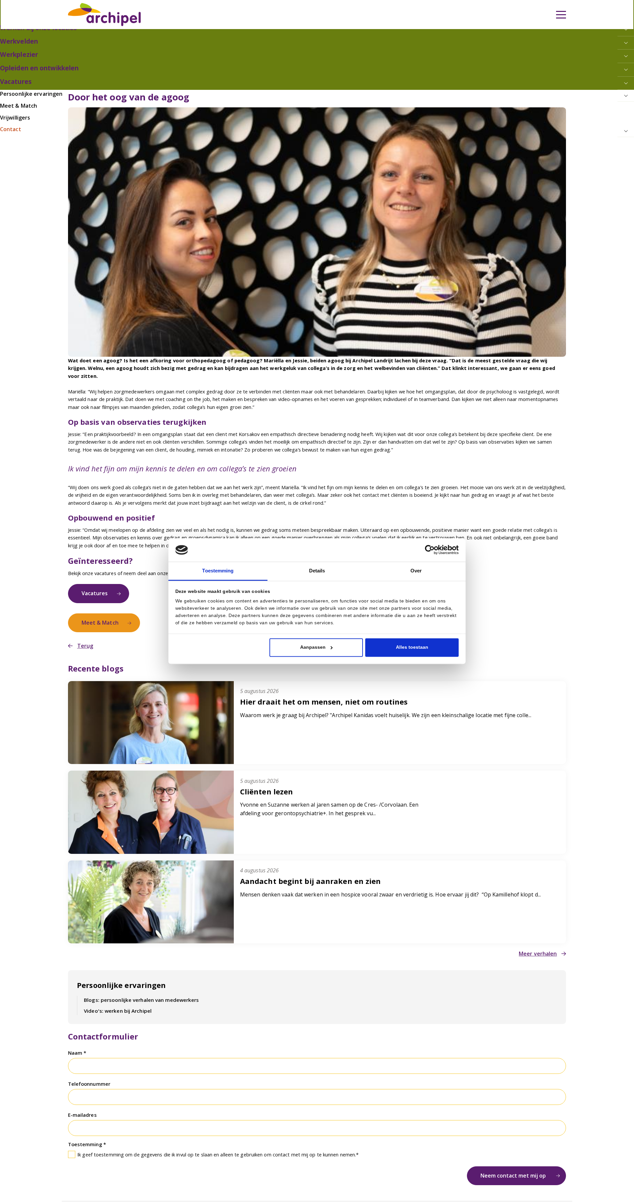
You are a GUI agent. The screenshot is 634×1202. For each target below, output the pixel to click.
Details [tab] (317, 570)
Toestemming (85, 1130)
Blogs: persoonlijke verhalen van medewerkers (137, 990)
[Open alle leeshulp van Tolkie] (219, 45)
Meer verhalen (539, 946)
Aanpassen (313, 646)
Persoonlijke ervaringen (119, 976)
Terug (84, 640)
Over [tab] (416, 570)
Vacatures (92, 591)
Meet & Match (97, 618)
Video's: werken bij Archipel (114, 1001)
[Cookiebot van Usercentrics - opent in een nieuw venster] (430, 550)
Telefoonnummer (89, 1072)
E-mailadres (82, 1102)
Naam (76, 1042)
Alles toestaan (412, 646)
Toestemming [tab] (217, 570)
